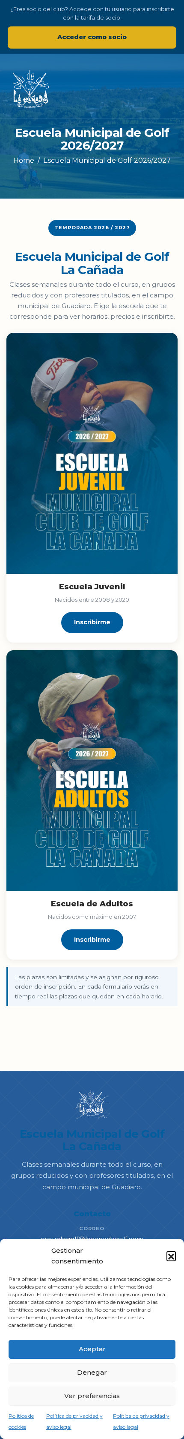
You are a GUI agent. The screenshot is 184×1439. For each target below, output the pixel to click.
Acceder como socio (92, 37)
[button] (171, 1256)
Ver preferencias (92, 1396)
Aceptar (92, 1349)
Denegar (92, 1372)
